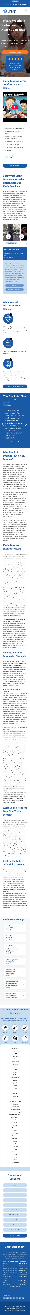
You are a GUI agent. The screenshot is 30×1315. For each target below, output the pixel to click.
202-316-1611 (22, 1266)
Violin (21, 253)
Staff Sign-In (21, 1310)
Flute (15, 1088)
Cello (15, 1069)
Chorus (15, 1072)
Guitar (15, 1032)
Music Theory (15, 1117)
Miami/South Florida (15, 1215)
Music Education (15, 1109)
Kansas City (15, 1210)
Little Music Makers (15, 1101)
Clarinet (15, 1075)
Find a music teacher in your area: (15, 1262)
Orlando (15, 1220)
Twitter (7, 1298)
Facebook (4, 1298)
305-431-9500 (22, 1276)
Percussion (15, 1128)
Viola (18, 253)
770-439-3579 (22, 1264)
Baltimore (15, 1190)
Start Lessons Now (15, 165)
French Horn (15, 1090)
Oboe (15, 1122)
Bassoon (15, 1064)
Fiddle (15, 1085)
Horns (15, 1098)
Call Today (15, 386)
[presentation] (3, 424)
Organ (15, 1125)
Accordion (15, 1048)
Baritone (15, 1056)
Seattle (11, 257)
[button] (11, 441)
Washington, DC (15, 1230)
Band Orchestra (15, 1051)
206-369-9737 (22, 1282)
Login (15, 1)
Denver (15, 1200)
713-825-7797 (22, 1272)
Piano (14, 253)
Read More (14, 285)
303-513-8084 (22, 1270)
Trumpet (15, 1146)
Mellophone (15, 1106)
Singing (15, 1138)
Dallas (15, 1195)
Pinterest (17, 1298)
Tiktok (20, 1298)
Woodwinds (15, 1162)
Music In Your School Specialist (15, 1112)
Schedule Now (15, 1235)
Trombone (15, 1144)
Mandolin (15, 1104)
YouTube (14, 1298)
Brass (15, 1067)
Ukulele (15, 1151)
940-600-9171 (22, 1268)
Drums (15, 1042)
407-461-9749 (22, 1280)
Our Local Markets (15, 1286)
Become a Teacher (10, 1310)
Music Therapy (15, 1120)
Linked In (11, 1298)
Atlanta (15, 1185)
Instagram (23, 1298)
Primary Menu (27, 10)
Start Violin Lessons (15, 52)
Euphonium (15, 1083)
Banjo (15, 1053)
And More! (25, 1042)
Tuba (15, 1149)
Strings (15, 1141)
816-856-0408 (22, 1274)
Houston (15, 1205)
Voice (5, 255)
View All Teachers (14, 289)
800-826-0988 (20, 4)
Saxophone (15, 1136)
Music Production (15, 1114)
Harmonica (15, 1096)
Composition (15, 1077)
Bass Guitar (15, 1061)
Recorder (15, 1133)
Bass (15, 1059)
